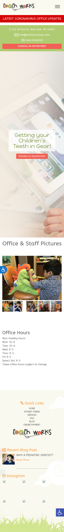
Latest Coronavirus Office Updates (32, 18)
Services (32, 415)
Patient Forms (32, 411)
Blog (32, 421)
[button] (60, 512)
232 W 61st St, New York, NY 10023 (33, 29)
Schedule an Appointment (32, 46)
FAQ (32, 418)
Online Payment (32, 424)
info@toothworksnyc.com (34, 34)
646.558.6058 (34, 40)
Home (32, 408)
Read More (22, 459)
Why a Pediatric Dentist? (34, 455)
